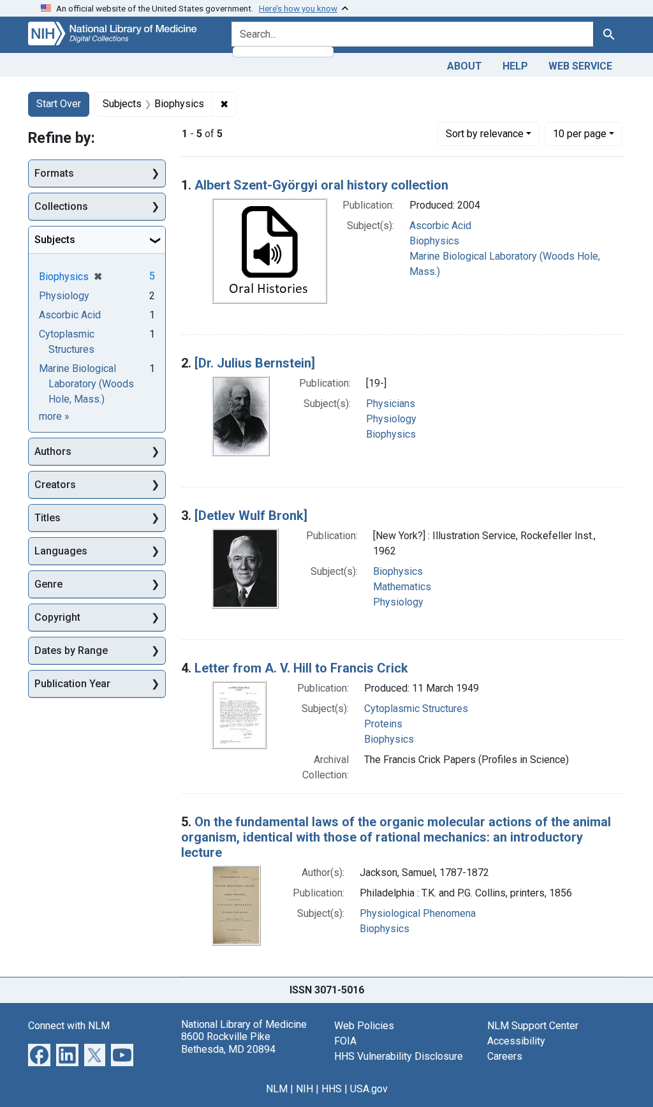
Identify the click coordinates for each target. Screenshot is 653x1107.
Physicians (390, 403)
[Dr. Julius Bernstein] (254, 363)
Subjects (54, 240)
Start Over (58, 104)
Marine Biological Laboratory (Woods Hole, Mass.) (86, 383)
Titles (47, 518)
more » (54, 416)
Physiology (391, 419)
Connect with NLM (69, 1026)
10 (579, 133)
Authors (52, 451)
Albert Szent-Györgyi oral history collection (321, 185)
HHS (331, 1089)
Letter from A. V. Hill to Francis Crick (301, 668)
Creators (55, 485)
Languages (60, 551)
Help (515, 66)
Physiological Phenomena (418, 913)
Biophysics (434, 241)
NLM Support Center (532, 1026)
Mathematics (402, 587)
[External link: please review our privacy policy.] (39, 1054)
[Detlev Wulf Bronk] (250, 515)
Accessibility (516, 1041)
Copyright (57, 617)
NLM (277, 1089)
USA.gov (369, 1089)
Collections (61, 206)
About (464, 66)
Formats (54, 173)
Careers (504, 1056)
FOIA (345, 1041)
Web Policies (364, 1026)
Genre (48, 584)
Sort (485, 134)
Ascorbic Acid (440, 225)
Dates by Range (71, 650)
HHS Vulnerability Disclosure (398, 1056)
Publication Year (72, 684)
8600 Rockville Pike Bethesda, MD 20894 (228, 1042)
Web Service (580, 66)
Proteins (383, 724)
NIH (304, 1089)
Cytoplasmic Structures (416, 708)
